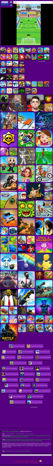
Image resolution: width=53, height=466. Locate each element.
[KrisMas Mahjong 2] (9, 93)
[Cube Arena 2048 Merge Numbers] (3, 59)
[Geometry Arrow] (3, 79)
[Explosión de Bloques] (34, 86)
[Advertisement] (42, 70)
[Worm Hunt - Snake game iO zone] (46, 86)
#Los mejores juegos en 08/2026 (18, 440)
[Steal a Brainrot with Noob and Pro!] (15, 93)
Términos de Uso (34, 462)
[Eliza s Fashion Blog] (9, 59)
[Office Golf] (46, 59)
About (16, 462)
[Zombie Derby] (15, 66)
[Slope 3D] (21, 93)
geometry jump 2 (9, 451)
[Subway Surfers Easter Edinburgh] (9, 86)
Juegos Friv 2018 (7, 431)
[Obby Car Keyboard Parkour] (40, 59)
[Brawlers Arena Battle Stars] (34, 52)
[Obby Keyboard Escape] (34, 59)
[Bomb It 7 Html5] (21, 79)
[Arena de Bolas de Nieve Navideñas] (21, 52)
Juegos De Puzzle (11, 351)
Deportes (16, 431)
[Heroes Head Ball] (3, 66)
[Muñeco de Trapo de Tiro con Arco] (15, 72)
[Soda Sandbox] (3, 93)
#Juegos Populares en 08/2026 (32, 440)
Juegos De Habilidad (27, 357)
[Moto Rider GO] (28, 93)
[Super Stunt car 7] (34, 93)
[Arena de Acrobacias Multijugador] (28, 52)
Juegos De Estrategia (37, 346)
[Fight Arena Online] (9, 52)
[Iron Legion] (28, 59)
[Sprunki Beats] (21, 66)
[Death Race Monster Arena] (3, 52)
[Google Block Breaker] (28, 86)
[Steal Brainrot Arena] (46, 52)
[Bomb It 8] (3, 86)
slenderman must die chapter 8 (22, 451)
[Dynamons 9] (21, 86)
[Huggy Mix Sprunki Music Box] (15, 86)
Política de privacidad (24, 462)
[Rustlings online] (21, 59)
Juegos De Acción (45, 351)
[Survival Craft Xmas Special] (15, 79)
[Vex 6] (9, 66)
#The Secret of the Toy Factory (37, 439)
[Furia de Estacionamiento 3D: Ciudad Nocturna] (21, 72)
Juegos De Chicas (10, 357)
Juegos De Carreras (18, 346)
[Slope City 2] (9, 79)
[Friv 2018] (11, 2)
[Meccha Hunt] (9, 72)
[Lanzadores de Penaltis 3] (40, 86)
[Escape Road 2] (3, 72)
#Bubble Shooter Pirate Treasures (16, 439)
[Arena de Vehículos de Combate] (15, 52)
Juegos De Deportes (27, 351)
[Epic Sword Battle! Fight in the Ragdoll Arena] (40, 52)
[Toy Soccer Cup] (15, 59)
